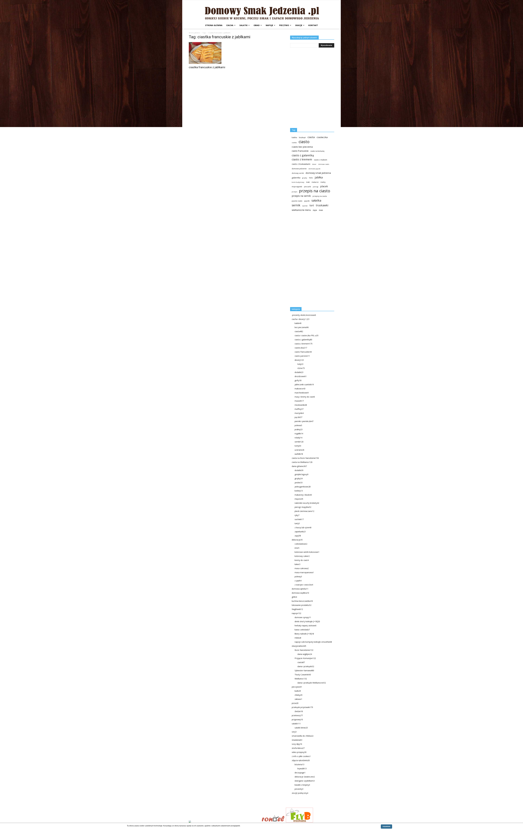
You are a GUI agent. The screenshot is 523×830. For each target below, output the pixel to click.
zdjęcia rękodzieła (301, 760)
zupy (298, 535)
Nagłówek (297, 609)
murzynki (299, 413)
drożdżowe (301, 376)
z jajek (298, 580)
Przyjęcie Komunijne (305, 658)
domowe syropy (303, 617)
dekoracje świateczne (305, 776)
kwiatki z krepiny (302, 785)
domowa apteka (300, 588)
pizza (295, 703)
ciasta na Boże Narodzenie (305, 458)
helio (311, 178)
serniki (299, 441)
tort (311, 205)
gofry (298, 380)
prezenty (299, 789)
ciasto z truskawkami (301, 164)
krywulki (302, 768)
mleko (298, 637)
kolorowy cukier (302, 556)
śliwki (321, 210)
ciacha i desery (301, 319)
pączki (307, 201)
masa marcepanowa (304, 572)
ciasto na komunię (317, 151)
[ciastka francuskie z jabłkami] (211, 53)
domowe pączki (314, 169)
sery (294, 731)
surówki (299, 519)
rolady (298, 437)
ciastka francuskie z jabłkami (207, 67)
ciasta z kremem (303, 343)
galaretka (296, 177)
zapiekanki (300, 531)
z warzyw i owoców (304, 584)
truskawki (322, 205)
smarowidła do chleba (302, 736)
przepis (294, 192)
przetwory (297, 715)
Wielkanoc (301, 678)
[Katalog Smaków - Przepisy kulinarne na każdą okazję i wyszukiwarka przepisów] (224, 822)
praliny (298, 429)
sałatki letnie (301, 727)
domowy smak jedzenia (318, 172)
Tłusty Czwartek (303, 674)
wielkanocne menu (301, 210)
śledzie (299, 711)
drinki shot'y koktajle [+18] (307, 621)
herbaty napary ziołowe (305, 625)
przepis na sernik (301, 195)
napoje (269, 25)
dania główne (299, 466)
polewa (298, 425)
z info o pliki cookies (301, 756)
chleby (298, 695)
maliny (323, 182)
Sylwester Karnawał (304, 670)
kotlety (299, 490)
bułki (298, 691)
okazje (298, 25)
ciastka (294, 142)
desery (299, 360)
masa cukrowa (302, 568)
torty (298, 445)
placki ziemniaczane (304, 511)
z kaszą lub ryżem (303, 527)
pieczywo (284, 25)
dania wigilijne (304, 654)
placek (324, 186)
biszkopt (302, 137)
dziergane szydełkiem (305, 780)
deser (314, 164)
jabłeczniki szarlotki (304, 384)
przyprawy (297, 719)
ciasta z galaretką (303, 339)
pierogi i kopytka (303, 507)
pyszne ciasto (297, 201)
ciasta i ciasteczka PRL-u (306, 335)
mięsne (299, 499)
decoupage (300, 772)
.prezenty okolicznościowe (304, 315)
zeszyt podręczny (300, 793)
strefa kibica (298, 748)
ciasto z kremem (302, 159)
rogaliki (299, 433)
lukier (297, 564)
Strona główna (213, 25)
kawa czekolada (302, 629)
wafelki (299, 454)
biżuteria (299, 764)
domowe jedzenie (299, 168)
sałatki (243, 25)
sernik (296, 205)
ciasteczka (322, 137)
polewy (298, 576)
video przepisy (299, 752)
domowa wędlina (300, 593)
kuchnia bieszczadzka (302, 601)
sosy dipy (297, 744)
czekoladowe (301, 544)
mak (308, 182)
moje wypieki (297, 186)
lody (300, 364)
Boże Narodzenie (304, 650)
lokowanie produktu (301, 605)
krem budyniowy (298, 182)
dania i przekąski (305, 666)
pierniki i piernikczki (304, 421)
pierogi (315, 187)
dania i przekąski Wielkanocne (311, 682)
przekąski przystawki (302, 707)
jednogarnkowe (303, 486)
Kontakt (313, 25)
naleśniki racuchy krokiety (307, 503)
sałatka (316, 200)
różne (301, 368)
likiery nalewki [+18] (304, 633)
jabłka (319, 177)
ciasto (304, 141)
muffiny (299, 409)
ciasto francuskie (300, 151)
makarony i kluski (303, 495)
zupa (315, 210)
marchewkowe (302, 392)
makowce (300, 388)
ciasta (311, 137)
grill (294, 597)
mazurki (299, 401)
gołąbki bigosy (301, 474)
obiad (257, 25)
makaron (315, 182)
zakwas (298, 699)
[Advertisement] (310, 260)
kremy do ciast (302, 560)
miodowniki (301, 405)
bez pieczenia (302, 327)
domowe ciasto (323, 164)
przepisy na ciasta (320, 196)
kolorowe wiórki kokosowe (307, 552)
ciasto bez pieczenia (302, 146)
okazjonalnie (299, 646)
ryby (297, 515)
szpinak (305, 206)
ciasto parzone (302, 356)
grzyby (304, 178)
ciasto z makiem (320, 160)
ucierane (299, 450)
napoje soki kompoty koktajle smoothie (313, 642)
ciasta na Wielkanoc (302, 462)
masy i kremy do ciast (305, 396)
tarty (297, 523)
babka (294, 137)
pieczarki (307, 186)
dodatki (299, 372)
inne (297, 548)
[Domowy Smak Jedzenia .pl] (261, 11)
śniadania (297, 740)
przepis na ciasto (314, 190)
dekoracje (297, 539)
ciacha (229, 25)
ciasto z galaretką (303, 155)
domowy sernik (298, 173)
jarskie (298, 482)
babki (298, 323)
